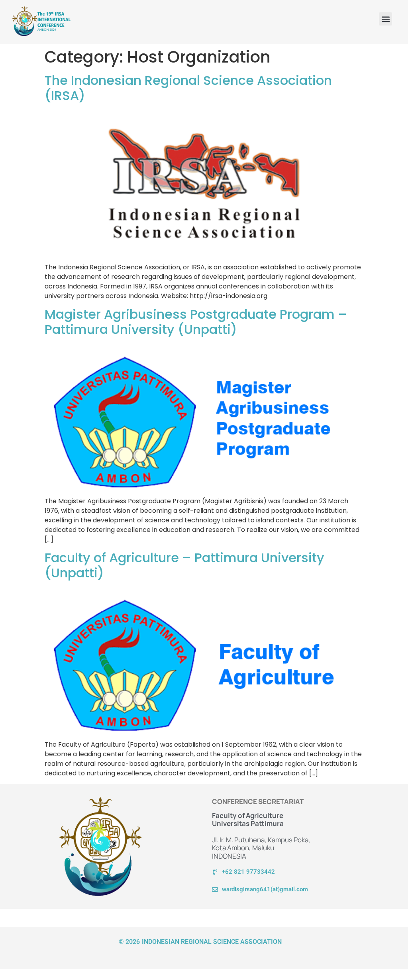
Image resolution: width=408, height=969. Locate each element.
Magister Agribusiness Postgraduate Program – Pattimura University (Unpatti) (196, 321)
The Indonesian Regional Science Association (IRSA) (188, 87)
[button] (385, 19)
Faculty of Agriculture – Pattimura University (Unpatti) (184, 565)
